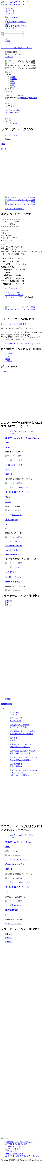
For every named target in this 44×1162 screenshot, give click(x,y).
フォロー (4, 149)
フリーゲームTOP (12, 292)
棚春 (3, 144)
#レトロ (8, 44)
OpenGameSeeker (12, 550)
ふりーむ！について (13, 1146)
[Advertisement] (22, 172)
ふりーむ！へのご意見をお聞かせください (22, 1156)
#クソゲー (9, 354)
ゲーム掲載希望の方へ (14, 1154)
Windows (4, 371)
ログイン (28, 48)
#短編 (7, 359)
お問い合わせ (10, 1151)
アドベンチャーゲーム (14, 295)
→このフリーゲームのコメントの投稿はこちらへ (21, 344)
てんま (8, 497)
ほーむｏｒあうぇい (13, 577)
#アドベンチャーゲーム (14, 135)
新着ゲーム (9, 8)
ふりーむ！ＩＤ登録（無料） (12, 48)
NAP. (7, 443)
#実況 (7, 356)
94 (6, 524)
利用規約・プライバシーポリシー (18, 1142)
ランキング (9, 13)
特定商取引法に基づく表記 (16, 1144)
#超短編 (8, 361)
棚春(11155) (6, 703)
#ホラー (8, 39)
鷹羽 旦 (9, 470)
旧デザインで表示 (12, 1149)
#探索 (7, 41)
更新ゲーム (9, 11)
